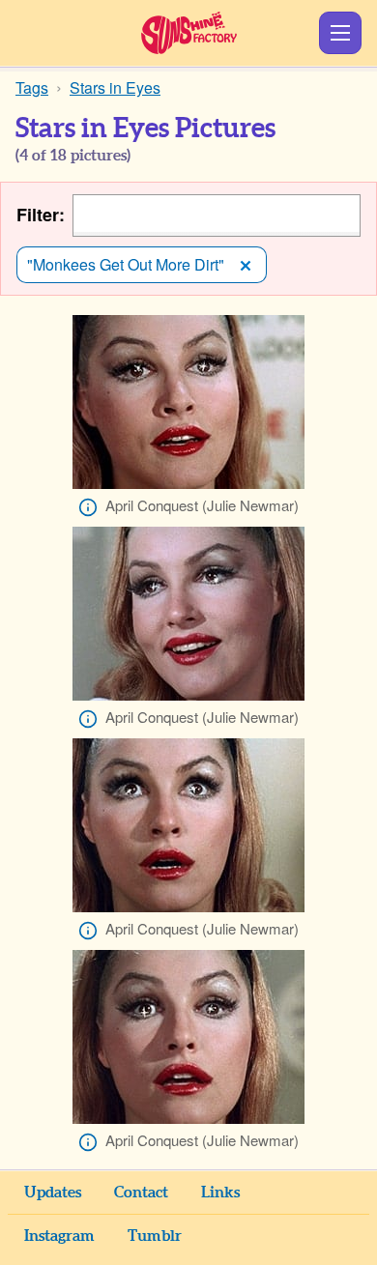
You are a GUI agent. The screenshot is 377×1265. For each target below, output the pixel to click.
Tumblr (155, 1236)
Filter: (40, 215)
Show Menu (340, 33)
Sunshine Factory (189, 33)
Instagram (59, 1236)
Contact (141, 1192)
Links (220, 1192)
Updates (52, 1192)
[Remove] (245, 264)
